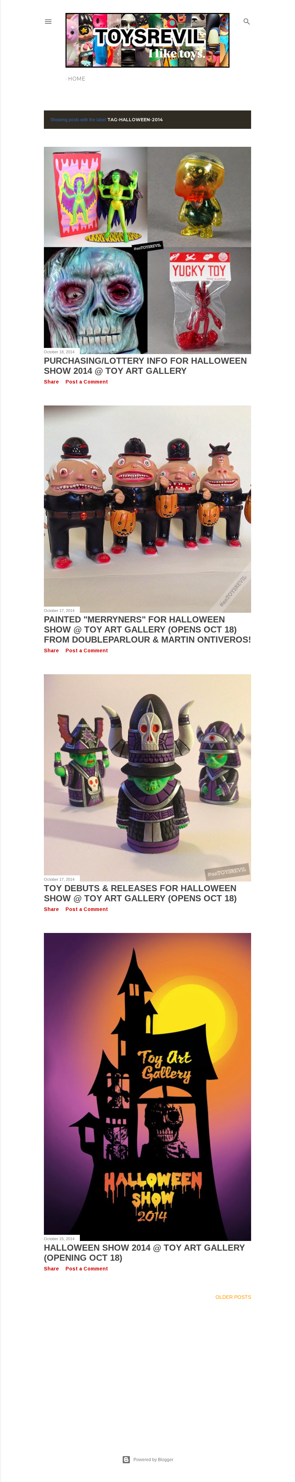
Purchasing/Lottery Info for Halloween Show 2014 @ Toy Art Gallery (145, 366)
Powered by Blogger (153, 1459)
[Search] (246, 20)
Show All (232, 119)
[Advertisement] (147, 1369)
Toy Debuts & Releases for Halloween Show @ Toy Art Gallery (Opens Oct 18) (140, 893)
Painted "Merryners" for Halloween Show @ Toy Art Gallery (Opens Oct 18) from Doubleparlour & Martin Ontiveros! (147, 629)
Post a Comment (86, 382)
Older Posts (233, 1297)
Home (76, 79)
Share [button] (51, 382)
